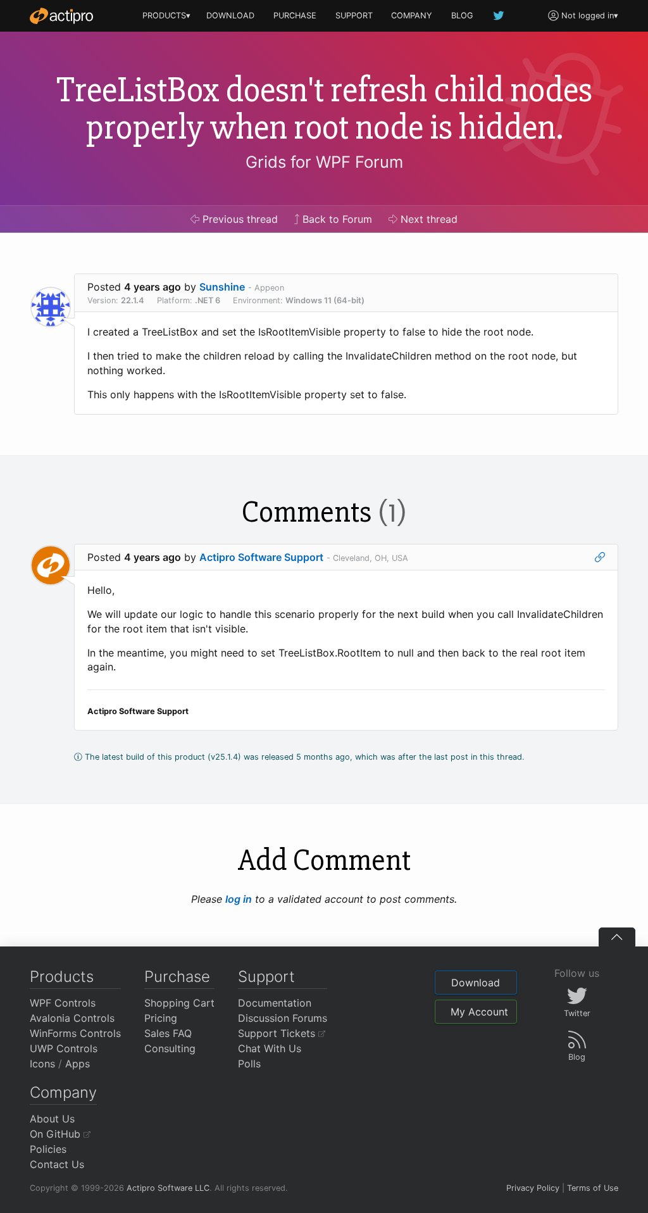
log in (238, 899)
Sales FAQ (168, 1033)
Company (63, 1092)
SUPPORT (354, 15)
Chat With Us (269, 1048)
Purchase (177, 976)
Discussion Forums (282, 1018)
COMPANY (411, 15)
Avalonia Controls (72, 1018)
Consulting (170, 1048)
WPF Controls (63, 1002)
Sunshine (222, 286)
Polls (249, 1063)
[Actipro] (61, 15)
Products (62, 976)
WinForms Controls (75, 1033)
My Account (479, 1011)
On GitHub (57, 1134)
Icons (42, 1063)
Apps (77, 1063)
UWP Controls (63, 1048)
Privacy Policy (532, 1188)
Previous (238, 219)
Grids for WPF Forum (324, 162)
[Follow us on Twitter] (499, 15)
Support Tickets (278, 1033)
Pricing (160, 1018)
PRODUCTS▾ (166, 15)
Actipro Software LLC (168, 1188)
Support (266, 976)
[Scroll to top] (617, 936)
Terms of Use (592, 1188)
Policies (48, 1149)
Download (475, 982)
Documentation (274, 1002)
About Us (52, 1118)
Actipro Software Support (261, 557)
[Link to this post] (600, 557)
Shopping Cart (179, 1002)
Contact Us (57, 1164)
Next (427, 219)
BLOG (462, 15)
